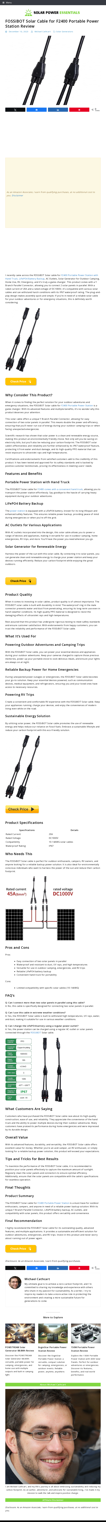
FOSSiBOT (36, 1032)
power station (17, 510)
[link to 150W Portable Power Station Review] (86, 1333)
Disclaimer (17, 195)
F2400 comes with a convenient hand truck (60, 489)
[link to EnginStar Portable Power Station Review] (53, 1333)
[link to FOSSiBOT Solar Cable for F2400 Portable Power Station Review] (53, 70)
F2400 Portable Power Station (77, 405)
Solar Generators (64, 31)
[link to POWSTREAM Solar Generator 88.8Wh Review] (20, 1333)
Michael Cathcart (43, 31)
